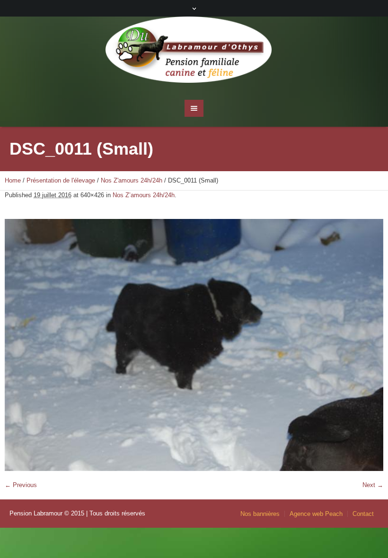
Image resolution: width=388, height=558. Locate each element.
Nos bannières (260, 514)
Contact (363, 514)
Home (13, 180)
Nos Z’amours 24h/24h (144, 195)
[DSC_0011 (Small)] (194, 345)
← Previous (21, 484)
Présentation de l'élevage (60, 180)
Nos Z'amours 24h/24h (131, 180)
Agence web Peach (316, 514)
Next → (372, 484)
